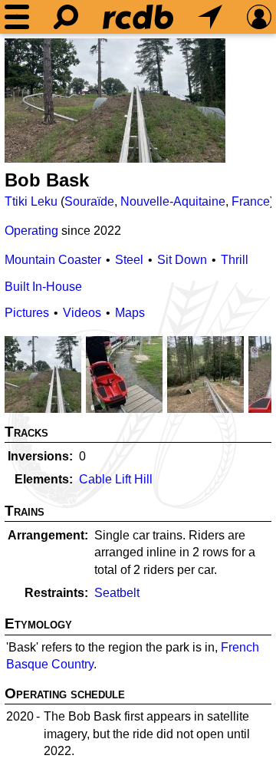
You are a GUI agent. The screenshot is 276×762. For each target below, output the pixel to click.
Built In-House (43, 286)
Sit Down (182, 259)
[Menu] (17, 17)
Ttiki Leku (31, 201)
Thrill (234, 259)
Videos (82, 312)
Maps (130, 312)
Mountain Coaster (53, 259)
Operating (31, 230)
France (251, 201)
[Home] (138, 17)
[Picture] (115, 100)
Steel (129, 259)
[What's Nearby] (210, 17)
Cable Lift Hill (116, 479)
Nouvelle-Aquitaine (172, 201)
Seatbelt (117, 592)
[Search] (66, 17)
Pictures (27, 312)
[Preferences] (259, 17)
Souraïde (89, 201)
